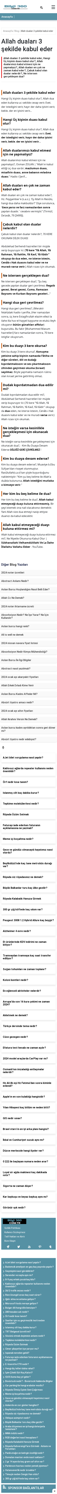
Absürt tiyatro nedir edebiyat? (18, 739)
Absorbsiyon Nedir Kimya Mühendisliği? (24, 651)
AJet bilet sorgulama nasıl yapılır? (23, 1262)
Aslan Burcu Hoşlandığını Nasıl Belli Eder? (25, 589)
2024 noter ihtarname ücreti (17, 606)
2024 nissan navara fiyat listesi (19, 643)
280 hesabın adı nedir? (17, 1312)
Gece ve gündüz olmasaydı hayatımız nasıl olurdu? (27, 1399)
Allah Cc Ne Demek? (12, 597)
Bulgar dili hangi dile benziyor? (21, 1307)
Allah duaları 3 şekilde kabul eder (37, 31)
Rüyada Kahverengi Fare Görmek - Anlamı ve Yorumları (28, 1447)
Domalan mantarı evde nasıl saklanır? (24, 1457)
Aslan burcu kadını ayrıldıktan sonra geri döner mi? (28, 729)
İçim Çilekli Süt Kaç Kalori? (19, 1372)
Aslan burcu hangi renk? (15, 626)
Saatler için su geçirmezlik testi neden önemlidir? (25, 1321)
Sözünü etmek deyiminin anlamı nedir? (25, 1336)
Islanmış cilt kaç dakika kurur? (20, 1327)
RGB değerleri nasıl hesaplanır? (21, 1437)
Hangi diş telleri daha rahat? (20, 1368)
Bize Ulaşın (10, 1241)
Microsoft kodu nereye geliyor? (21, 1303)
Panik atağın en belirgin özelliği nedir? (24, 1453)
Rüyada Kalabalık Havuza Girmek (22, 1442)
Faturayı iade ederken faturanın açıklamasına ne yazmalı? (28, 1358)
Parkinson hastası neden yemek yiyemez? (26, 1466)
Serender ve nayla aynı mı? (19, 1275)
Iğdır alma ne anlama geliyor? (20, 1299)
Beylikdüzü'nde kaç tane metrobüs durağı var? (29, 1409)
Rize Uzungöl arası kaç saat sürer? (23, 1295)
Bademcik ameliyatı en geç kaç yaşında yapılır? (29, 1266)
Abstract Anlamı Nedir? (15, 581)
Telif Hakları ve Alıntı (14, 1236)
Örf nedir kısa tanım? (16, 1316)
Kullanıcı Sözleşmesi (14, 1232)
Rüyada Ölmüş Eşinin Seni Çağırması (24, 1389)
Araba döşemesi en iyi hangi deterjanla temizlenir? (25, 1427)
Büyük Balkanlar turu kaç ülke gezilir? (24, 1422)
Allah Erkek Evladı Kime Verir (17, 685)
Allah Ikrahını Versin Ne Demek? (19, 719)
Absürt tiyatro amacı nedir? (17, 702)
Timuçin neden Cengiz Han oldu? (22, 1474)
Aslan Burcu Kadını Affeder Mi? (19, 694)
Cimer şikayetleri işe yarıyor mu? (22, 1348)
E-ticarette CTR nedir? (17, 1364)
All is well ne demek (12, 634)
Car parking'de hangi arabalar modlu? (24, 1385)
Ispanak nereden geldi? (17, 1353)
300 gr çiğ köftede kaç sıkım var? (22, 1478)
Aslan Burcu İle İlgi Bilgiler (16, 660)
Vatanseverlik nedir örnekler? (20, 1470)
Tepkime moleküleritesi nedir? (20, 1340)
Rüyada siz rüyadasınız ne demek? (23, 1413)
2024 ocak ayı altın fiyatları (17, 710)
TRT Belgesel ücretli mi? (18, 1331)
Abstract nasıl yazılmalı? (15, 668)
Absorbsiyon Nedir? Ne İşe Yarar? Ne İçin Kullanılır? (25, 616)
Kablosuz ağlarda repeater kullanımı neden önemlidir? (27, 1285)
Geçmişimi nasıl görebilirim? (19, 1271)
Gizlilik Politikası (12, 1228)
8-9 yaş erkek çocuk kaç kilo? (20, 1279)
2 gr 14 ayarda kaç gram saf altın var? (24, 1461)
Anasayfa (7, 16)
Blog (17, 31)
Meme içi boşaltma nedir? (18, 1394)
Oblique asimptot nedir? (17, 1418)
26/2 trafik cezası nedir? (18, 1290)
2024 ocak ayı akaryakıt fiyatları (19, 677)
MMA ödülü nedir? (14, 1433)
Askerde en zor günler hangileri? (22, 1405)
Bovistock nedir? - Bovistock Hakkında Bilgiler (29, 1381)
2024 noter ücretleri (12, 572)
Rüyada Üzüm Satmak (16, 1344)
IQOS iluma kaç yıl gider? (18, 1377)
